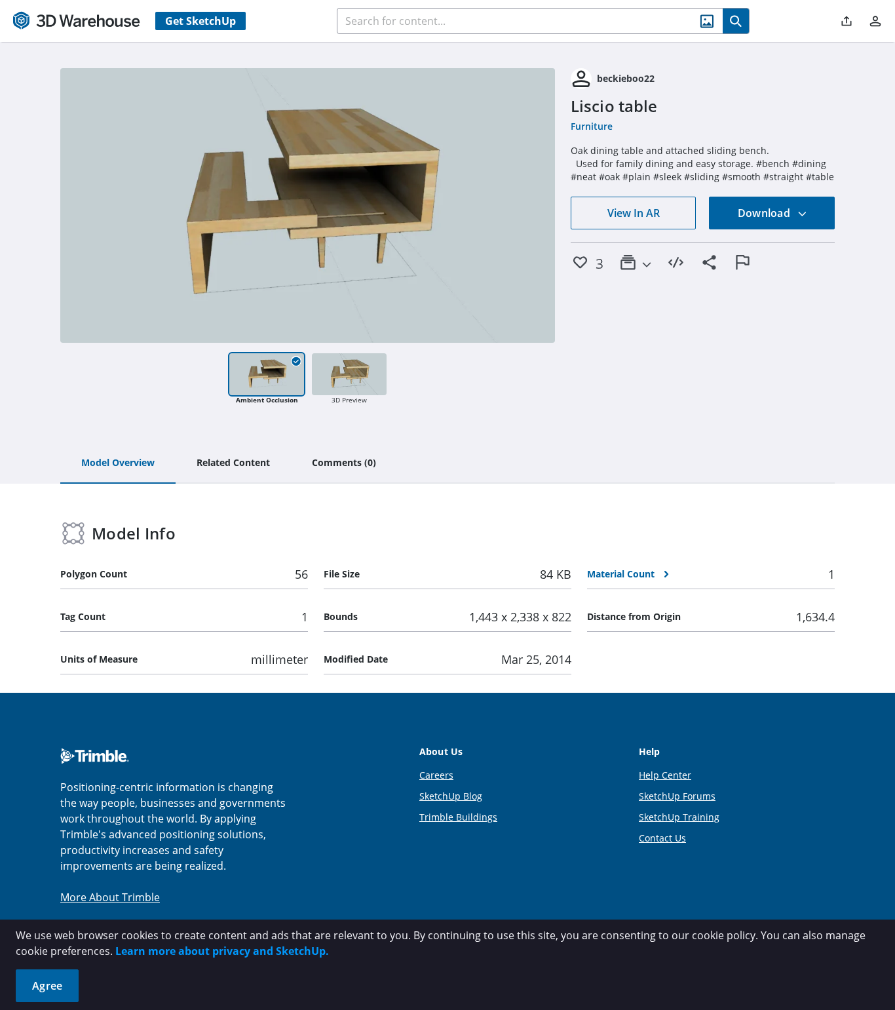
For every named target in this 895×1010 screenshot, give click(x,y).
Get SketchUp (200, 21)
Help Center (665, 775)
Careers (436, 775)
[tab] (118, 463)
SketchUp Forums (677, 796)
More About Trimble (110, 897)
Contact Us (662, 838)
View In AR (633, 213)
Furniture (592, 126)
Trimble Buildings (458, 817)
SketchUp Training (679, 817)
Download (765, 213)
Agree (47, 986)
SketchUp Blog (450, 796)
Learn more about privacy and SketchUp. (222, 951)
